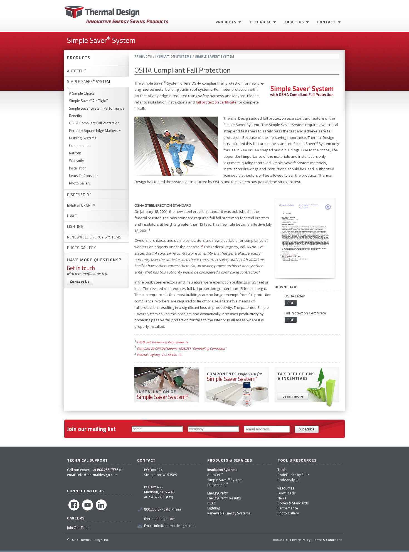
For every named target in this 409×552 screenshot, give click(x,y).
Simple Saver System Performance (96, 108)
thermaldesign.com (159, 518)
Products (226, 22)
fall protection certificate (216, 102)
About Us (294, 22)
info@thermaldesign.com (97, 474)
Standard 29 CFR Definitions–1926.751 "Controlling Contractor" (181, 348)
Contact (326, 22)
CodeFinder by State (293, 474)
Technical (260, 22)
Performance (287, 508)
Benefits (75, 116)
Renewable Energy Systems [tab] (94, 237)
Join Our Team (78, 527)
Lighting (213, 508)
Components (79, 145)
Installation (78, 168)
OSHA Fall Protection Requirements (162, 342)
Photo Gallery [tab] (81, 247)
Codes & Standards (293, 503)
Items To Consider (83, 175)
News (281, 498)
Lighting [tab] (75, 226)
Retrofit (75, 153)
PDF (290, 302)
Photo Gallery (79, 183)
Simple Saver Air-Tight (88, 100)
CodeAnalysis (288, 479)
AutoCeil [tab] (76, 71)
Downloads (286, 493)
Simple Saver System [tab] (88, 81)
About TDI (280, 539)
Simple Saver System (224, 479)
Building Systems (83, 138)
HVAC (211, 503)
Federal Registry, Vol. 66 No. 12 (159, 355)
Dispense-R (217, 484)
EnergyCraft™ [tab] (81, 205)
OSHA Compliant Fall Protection (94, 123)
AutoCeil (215, 474)
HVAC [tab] (72, 216)
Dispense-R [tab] (79, 194)
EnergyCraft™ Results (224, 498)
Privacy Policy (300, 539)
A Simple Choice (82, 93)
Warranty (76, 160)
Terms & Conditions (327, 539)
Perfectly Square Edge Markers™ (95, 130)
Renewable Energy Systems (229, 513)
